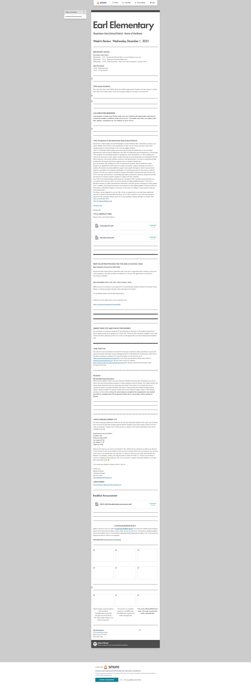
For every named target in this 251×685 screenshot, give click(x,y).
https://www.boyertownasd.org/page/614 (106, 358)
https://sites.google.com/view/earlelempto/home (109, 363)
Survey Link (96, 210)
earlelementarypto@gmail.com (103, 360)
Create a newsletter (106, 680)
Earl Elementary (98, 630)
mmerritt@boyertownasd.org (102, 478)
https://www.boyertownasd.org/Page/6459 (106, 304)
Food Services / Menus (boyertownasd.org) (107, 485)
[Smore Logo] (101, 2)
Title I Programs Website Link (102, 201)
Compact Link (97, 205)
